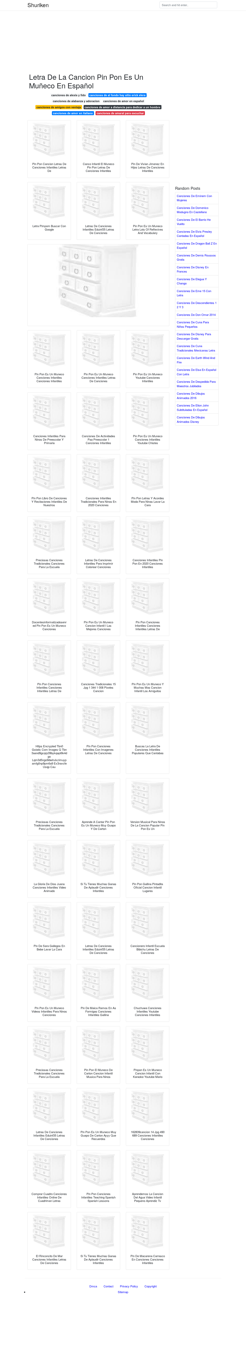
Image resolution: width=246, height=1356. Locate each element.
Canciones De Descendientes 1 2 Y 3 (197, 305)
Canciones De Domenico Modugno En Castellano (192, 210)
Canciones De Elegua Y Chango (192, 281)
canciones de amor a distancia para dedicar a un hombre (122, 107)
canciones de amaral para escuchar (120, 113)
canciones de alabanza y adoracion (76, 101)
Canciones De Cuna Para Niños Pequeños (193, 324)
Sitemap (123, 1292)
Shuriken (38, 4)
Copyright (151, 1286)
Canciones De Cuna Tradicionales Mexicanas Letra (196, 348)
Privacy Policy (129, 1286)
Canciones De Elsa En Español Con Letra (196, 372)
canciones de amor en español (123, 101)
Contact (108, 1286)
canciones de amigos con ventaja (59, 107)
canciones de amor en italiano (73, 113)
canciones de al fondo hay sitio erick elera (117, 95)
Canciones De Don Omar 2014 (196, 315)
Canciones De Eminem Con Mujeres (194, 198)
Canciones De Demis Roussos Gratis (196, 257)
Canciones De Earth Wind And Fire (196, 360)
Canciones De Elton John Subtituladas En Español (193, 407)
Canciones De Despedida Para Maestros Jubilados (196, 383)
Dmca (93, 1286)
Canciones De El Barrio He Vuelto (194, 222)
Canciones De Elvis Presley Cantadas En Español (194, 233)
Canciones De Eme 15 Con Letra (194, 293)
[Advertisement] (115, 27)
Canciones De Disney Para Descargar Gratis (194, 336)
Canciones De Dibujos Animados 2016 (191, 395)
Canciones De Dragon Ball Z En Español (197, 245)
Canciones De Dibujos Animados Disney (191, 419)
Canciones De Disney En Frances (193, 269)
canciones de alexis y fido (68, 95)
